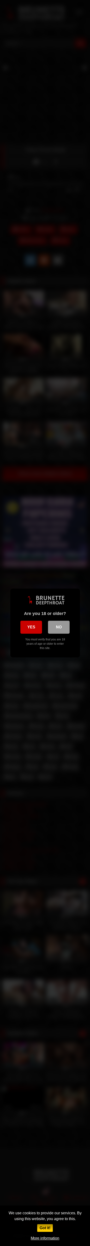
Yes (31, 627)
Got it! (45, 1228)
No (59, 627)
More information (45, 1238)
